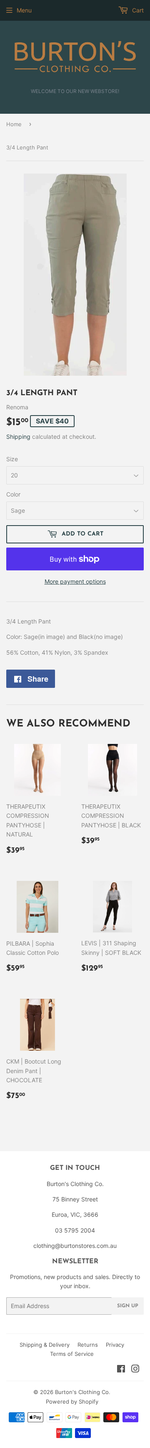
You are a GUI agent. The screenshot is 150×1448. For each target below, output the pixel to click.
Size (12, 458)
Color (13, 494)
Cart (137, 10)
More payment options (75, 581)
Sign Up (127, 1306)
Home (14, 124)
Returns (88, 1344)
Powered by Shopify (72, 1401)
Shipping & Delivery (45, 1344)
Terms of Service (72, 1353)
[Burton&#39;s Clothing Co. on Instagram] (135, 1369)
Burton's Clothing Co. (82, 1392)
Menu (24, 10)
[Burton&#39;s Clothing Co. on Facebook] (121, 1369)
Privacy (115, 1344)
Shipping (18, 436)
